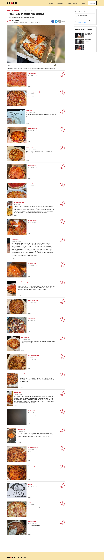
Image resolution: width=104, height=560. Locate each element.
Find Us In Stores (72, 3)
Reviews (50, 3)
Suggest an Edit (82, 22)
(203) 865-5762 (81, 11)
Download (92, 3)
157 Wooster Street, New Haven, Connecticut (21, 17)
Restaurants (60, 3)
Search (83, 3)
